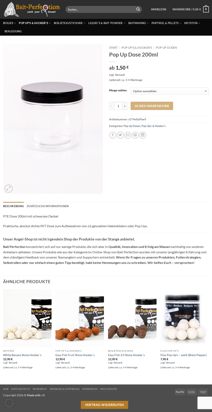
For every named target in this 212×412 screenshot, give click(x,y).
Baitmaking (137, 23)
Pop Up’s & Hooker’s (33, 23)
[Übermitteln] (138, 9)
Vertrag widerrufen (104, 405)
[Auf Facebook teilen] (113, 135)
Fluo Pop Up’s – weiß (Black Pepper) (183, 355)
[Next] (209, 336)
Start (113, 47)
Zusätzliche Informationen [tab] (48, 206)
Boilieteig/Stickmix (68, 23)
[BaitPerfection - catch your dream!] (31, 9)
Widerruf (40, 388)
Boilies (8, 23)
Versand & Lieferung (65, 388)
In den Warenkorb (152, 106)
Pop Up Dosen (166, 47)
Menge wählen (118, 90)
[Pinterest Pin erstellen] (135, 135)
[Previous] (3, 336)
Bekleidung (13, 31)
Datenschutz (20, 388)
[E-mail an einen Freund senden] (127, 135)
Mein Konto (108, 388)
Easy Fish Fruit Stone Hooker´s (75, 355)
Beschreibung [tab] (13, 206)
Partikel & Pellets (165, 23)
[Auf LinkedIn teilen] (142, 135)
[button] (158, 9)
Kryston (191, 23)
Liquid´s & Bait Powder (105, 23)
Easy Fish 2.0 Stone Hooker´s (126, 355)
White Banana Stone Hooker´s (22, 355)
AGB (6, 388)
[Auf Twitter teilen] (120, 135)
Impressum (90, 388)
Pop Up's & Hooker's (137, 47)
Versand (120, 74)
